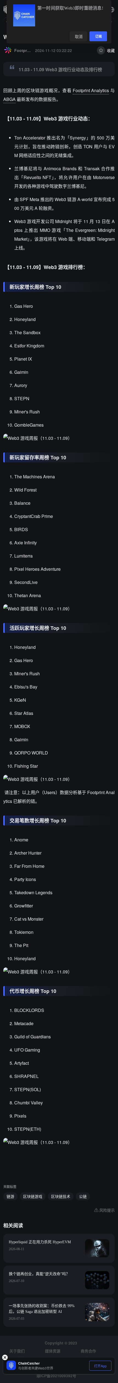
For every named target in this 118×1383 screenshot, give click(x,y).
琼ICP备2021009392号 (56, 1375)
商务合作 (88, 1351)
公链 (83, 1196)
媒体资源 (52, 1351)
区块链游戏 (32, 1196)
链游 (10, 1196)
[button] (111, 10)
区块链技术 (60, 1196)
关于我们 (17, 1351)
